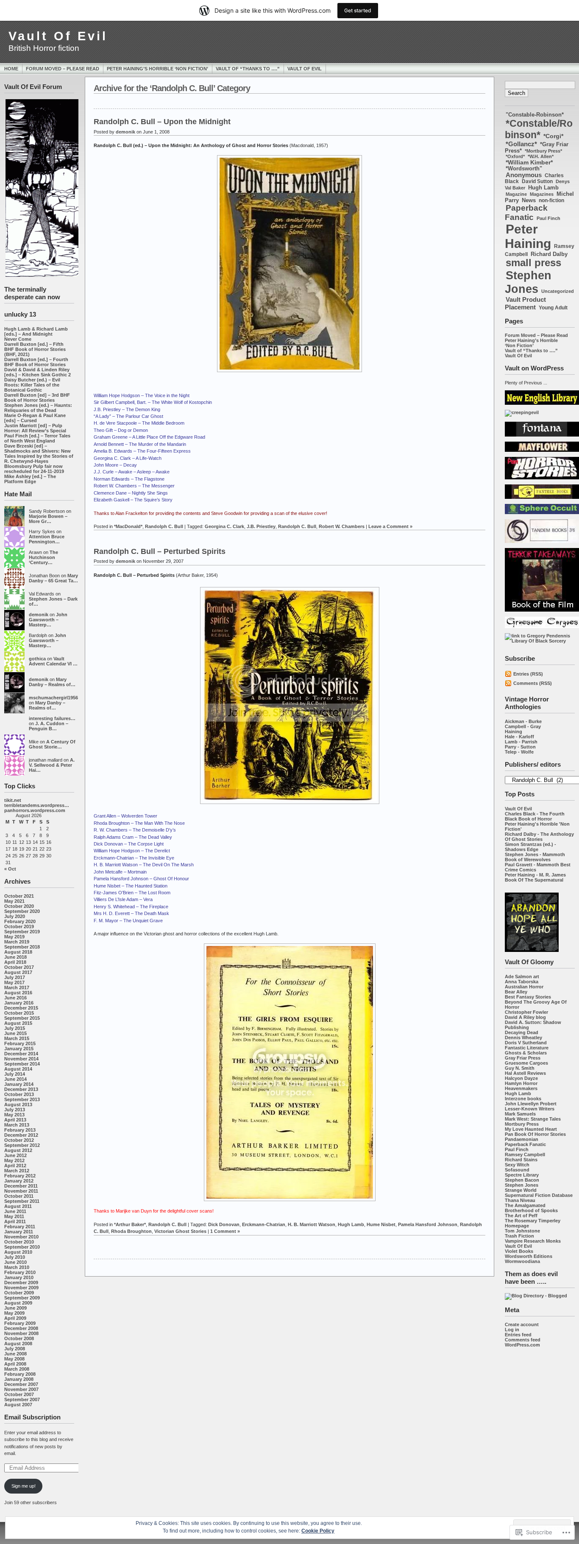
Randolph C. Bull (164, 526)
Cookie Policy (317, 1531)
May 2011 (14, 1216)
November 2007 (21, 1389)
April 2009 (15, 1318)
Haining (513, 731)
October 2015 (19, 1012)
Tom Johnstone (522, 1230)
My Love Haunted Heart (531, 1129)
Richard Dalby (549, 254)
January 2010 (18, 1277)
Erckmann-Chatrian (263, 1224)
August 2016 (18, 992)
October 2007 (19, 1394)
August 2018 (18, 951)
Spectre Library (522, 1174)
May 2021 (14, 901)
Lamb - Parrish (521, 741)
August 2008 (18, 1343)
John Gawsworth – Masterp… (48, 619)
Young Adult (553, 308)
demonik (38, 614)
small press (533, 262)
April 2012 (15, 1165)
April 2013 (15, 1119)
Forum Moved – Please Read (62, 68)
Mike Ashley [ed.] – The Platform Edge (30, 479)
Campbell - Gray (523, 726)
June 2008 (15, 1353)
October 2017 (19, 967)
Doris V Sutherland (526, 1042)
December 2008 (21, 1328)
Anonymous (524, 175)
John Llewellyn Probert (531, 1103)
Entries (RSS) (528, 673)
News (529, 200)
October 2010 (19, 1241)
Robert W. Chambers (342, 526)
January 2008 (18, 1379)
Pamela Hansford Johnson (427, 1224)
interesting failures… (52, 718)
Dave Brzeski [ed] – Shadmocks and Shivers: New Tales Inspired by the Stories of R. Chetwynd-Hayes (38, 453)
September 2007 (22, 1399)
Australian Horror (524, 986)
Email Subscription (32, 1417)
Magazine (516, 194)
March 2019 (16, 941)
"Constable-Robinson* (535, 114)
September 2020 (22, 911)
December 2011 (21, 1185)
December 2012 (21, 1135)
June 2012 (15, 1155)
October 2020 (19, 906)
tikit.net (12, 800)
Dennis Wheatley (523, 1037)
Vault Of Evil (58, 36)
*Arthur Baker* (130, 1224)
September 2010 (22, 1246)
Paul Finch (548, 218)
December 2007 (21, 1384)
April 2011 (15, 1221)
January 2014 (18, 1084)
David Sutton (537, 181)
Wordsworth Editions (528, 1256)
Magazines (542, 194)
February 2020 (20, 921)
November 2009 (21, 1287)
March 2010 (16, 1267)
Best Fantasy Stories (528, 996)
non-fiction (551, 200)
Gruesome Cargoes (526, 1062)
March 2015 (16, 1038)
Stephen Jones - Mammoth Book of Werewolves (535, 857)
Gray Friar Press (522, 1057)
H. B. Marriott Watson (311, 1224)
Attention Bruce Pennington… (46, 539)
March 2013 (16, 1124)
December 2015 (21, 1007)
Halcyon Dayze (521, 1078)
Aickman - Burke (523, 721)
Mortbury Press (522, 1124)
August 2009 (18, 1302)
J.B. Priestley (261, 526)
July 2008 (14, 1348)
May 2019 (14, 936)
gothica (37, 658)
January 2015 (18, 1048)
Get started (357, 10)
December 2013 (21, 1089)
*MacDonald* (128, 526)
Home (11, 68)
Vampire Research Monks (533, 1241)
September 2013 (22, 1099)
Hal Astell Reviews (525, 1073)
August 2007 (18, 1404)
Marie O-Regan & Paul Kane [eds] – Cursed (35, 418)
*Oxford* (515, 156)
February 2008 (20, 1374)
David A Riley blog (525, 1017)
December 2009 (21, 1282)
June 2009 (15, 1307)
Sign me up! (23, 1485)
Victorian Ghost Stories (180, 1231)
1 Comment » (225, 1231)
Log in (512, 1329)
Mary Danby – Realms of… (52, 682)
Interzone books (523, 1098)
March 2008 (16, 1369)
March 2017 (16, 987)
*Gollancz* (521, 144)
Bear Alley (516, 991)
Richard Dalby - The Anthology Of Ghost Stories (539, 837)
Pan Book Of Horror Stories (535, 1134)
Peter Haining (528, 236)
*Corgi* (553, 136)
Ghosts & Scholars (526, 1052)
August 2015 (18, 1023)
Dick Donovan (223, 1224)
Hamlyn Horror (521, 1083)
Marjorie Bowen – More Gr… (48, 519)
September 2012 (22, 1145)
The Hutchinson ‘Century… (43, 557)
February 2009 (20, 1323)
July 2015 (14, 1028)
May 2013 (14, 1114)
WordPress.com (522, 1344)
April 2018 (15, 962)
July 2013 (14, 1109)
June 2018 (15, 957)
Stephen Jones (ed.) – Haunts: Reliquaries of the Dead (38, 408)
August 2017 (18, 972)
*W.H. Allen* (541, 156)
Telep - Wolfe (519, 751)
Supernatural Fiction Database (539, 1195)
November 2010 (21, 1236)
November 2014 (21, 1058)
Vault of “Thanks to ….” (248, 68)
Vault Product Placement (525, 303)
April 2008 (15, 1363)
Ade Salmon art (522, 976)
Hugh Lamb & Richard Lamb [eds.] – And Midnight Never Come (36, 334)
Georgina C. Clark (224, 526)
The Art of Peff (521, 1215)
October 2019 (19, 926)
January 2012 (18, 1180)
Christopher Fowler (526, 1012)
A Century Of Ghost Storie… (52, 744)
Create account (522, 1324)
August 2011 (18, 1206)
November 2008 (21, 1333)
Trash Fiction (519, 1235)
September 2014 (22, 1063)
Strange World (521, 1190)
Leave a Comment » (390, 526)
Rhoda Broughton (131, 1231)
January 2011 (18, 1231)
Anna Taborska (521, 981)
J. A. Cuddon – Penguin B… (48, 726)
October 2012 (19, 1140)
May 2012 (14, 1160)
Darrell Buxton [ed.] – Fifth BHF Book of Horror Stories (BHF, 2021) (35, 349)
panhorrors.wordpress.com (34, 810)
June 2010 (15, 1262)
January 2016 (18, 1002)
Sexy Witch (517, 1164)
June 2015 (15, 1033)
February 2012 (20, 1175)
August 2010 (18, 1252)
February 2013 (20, 1129)
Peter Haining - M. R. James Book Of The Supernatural (535, 877)
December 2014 (21, 1053)
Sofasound (517, 1169)
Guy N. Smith (519, 1068)
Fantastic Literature (526, 1047)
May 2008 (14, 1358)
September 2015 (22, 1018)
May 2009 (14, 1313)
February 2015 (20, 1043)
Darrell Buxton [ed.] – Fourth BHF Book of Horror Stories (36, 362)
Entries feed (518, 1334)
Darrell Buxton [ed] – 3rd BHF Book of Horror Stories (37, 397)
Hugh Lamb (543, 187)
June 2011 (15, 1211)
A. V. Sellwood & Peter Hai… (52, 765)
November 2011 (21, 1190)
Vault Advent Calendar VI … (53, 661)
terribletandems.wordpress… (36, 805)
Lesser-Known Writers (529, 1108)
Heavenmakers (521, 1088)
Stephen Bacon (522, 1179)
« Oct (10, 868)
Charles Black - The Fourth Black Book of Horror (535, 816)
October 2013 (19, 1094)
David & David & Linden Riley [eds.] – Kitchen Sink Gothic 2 (37, 372)
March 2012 (16, 1170)
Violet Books (519, 1251)
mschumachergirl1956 (53, 697)
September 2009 (22, 1297)
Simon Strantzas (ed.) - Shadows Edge (530, 847)
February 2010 (20, 1272)
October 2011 (18, 1196)
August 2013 (18, 1104)
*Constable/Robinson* (539, 129)
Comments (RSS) (532, 683)
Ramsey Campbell (525, 1154)
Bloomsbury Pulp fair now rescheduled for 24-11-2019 (34, 469)
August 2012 (18, 1150)
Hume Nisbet (381, 1224)
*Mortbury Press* (543, 150)
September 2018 (22, 946)
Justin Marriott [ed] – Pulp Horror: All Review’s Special (35, 428)
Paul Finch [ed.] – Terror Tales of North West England (37, 438)
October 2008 (19, 1338)
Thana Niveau (520, 1200)
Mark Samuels (520, 1113)
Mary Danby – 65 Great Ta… (53, 578)
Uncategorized (557, 291)
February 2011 (19, 1226)
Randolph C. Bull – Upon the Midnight (162, 121)
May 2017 (14, 982)
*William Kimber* (529, 162)
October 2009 (19, 1292)
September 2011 (21, 1201)
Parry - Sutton (520, 746)
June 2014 (15, 1079)
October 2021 (19, 896)
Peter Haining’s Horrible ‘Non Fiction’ (157, 68)
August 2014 (18, 1068)
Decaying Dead (521, 1032)
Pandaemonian (521, 1139)
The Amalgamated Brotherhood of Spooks (531, 1208)
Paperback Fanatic (526, 212)
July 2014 (14, 1074)
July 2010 (14, 1257)
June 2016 (15, 997)
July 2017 (14, 977)
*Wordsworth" (524, 169)
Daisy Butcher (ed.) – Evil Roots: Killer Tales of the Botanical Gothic (32, 384)
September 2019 (22, 931)
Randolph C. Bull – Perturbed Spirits (159, 551)
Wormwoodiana (522, 1261)
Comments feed (522, 1339)
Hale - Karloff (519, 736)
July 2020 (14, 916)
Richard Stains (521, 1159)
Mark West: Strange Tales (533, 1118)
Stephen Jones (528, 282)
